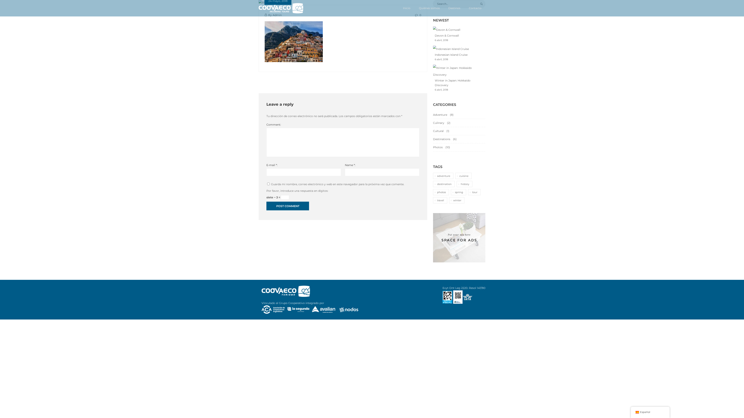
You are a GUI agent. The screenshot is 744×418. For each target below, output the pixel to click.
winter (457, 200)
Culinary (438, 123)
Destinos (454, 8)
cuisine (463, 175)
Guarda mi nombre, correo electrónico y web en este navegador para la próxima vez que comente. (337, 184)
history (465, 184)
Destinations (441, 139)
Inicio (406, 8)
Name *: (350, 165)
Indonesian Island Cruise (451, 55)
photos (441, 192)
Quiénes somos (429, 8)
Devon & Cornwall (447, 35)
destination (444, 184)
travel (440, 200)
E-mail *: (271, 165)
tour (474, 192)
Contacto (475, 8)
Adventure (440, 114)
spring (459, 192)
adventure (443, 175)
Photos (438, 147)
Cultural (438, 131)
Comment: (273, 124)
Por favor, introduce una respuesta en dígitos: (297, 191)
